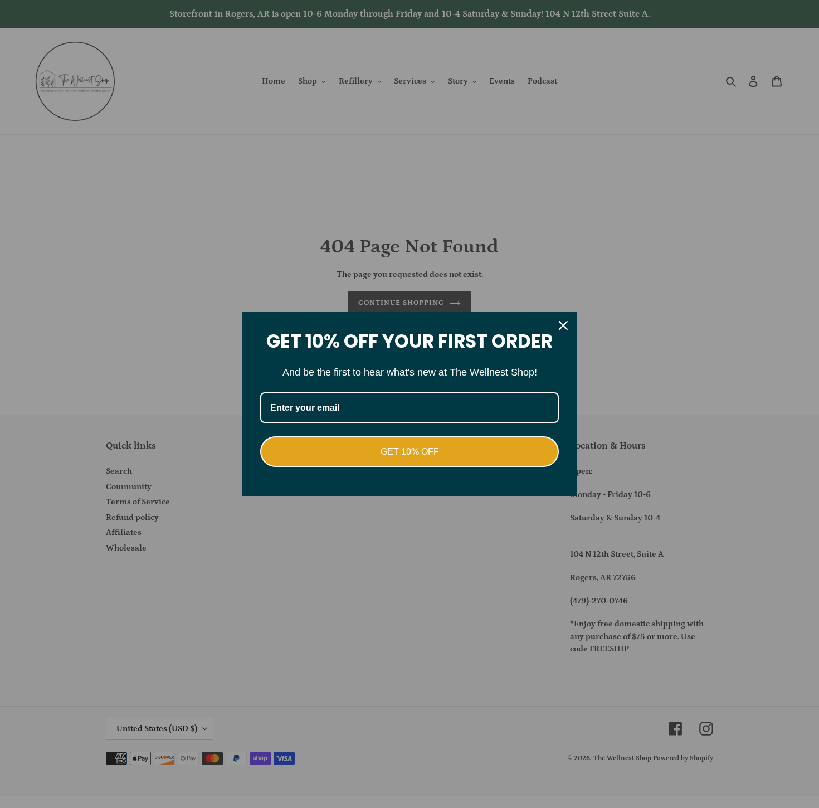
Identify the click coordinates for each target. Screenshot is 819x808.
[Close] (563, 325)
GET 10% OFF (410, 451)
